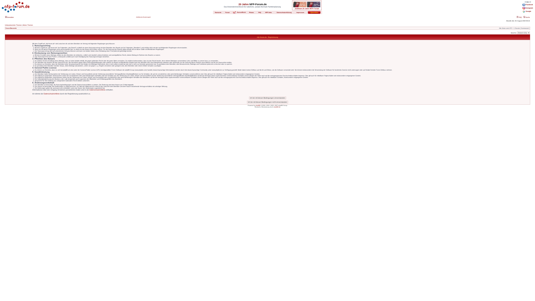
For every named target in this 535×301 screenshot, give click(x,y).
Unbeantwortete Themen (13, 25)
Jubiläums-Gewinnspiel (143, 17)
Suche (527, 17)
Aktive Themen (28, 25)
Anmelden (10, 17)
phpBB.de (277, 107)
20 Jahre (244, 4)
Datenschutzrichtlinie (97, 90)
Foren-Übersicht (11, 28)
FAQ (520, 17)
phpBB (258, 105)
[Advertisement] (267, 131)
